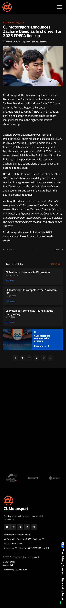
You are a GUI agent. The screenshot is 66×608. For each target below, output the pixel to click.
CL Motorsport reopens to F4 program (28, 272)
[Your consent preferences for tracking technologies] (61, 603)
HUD (11, 565)
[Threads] (34, 527)
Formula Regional (16, 23)
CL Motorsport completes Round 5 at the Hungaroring (29, 312)
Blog (5, 23)
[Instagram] (13, 527)
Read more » (10, 280)
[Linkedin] (27, 527)
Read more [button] (40, 346)
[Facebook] (7, 527)
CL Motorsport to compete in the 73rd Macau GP (32, 291)
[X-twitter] (20, 527)
